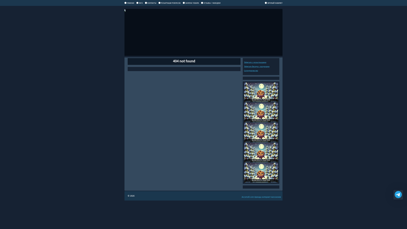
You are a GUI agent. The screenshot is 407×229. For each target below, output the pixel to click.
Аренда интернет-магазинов (261, 197)
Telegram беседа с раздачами (256, 67)
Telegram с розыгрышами (255, 62)
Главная (130, 3)
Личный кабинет (275, 3)
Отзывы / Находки (212, 3)
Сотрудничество (251, 71)
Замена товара (192, 3)
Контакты (151, 3)
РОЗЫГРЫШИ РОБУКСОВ (171, 3)
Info (141, 3)
